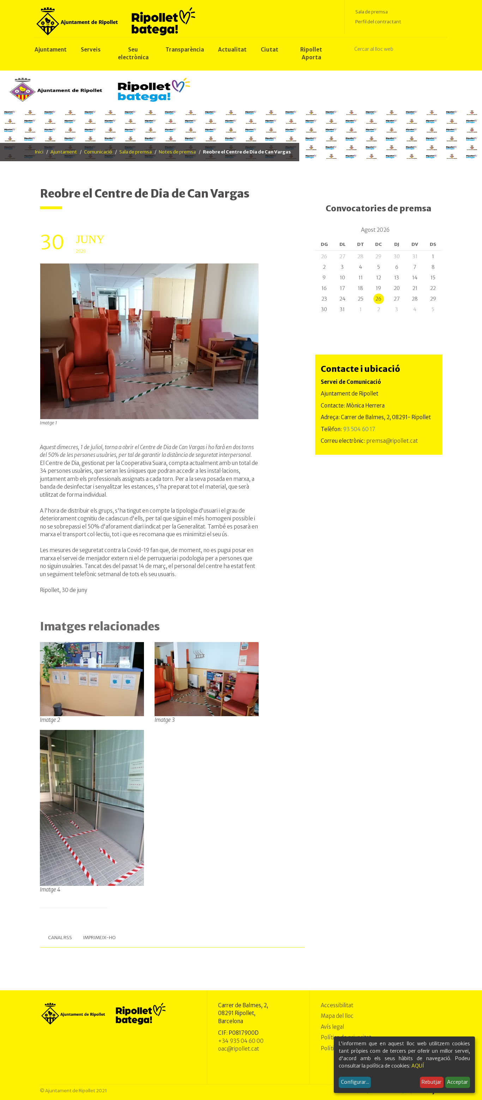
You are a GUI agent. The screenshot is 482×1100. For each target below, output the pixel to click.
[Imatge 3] (207, 679)
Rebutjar (431, 1082)
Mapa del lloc (337, 1016)
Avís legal (332, 1026)
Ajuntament (63, 152)
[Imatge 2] (92, 679)
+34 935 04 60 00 (241, 1041)
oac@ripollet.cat (238, 1048)
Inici (39, 152)
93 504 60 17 (359, 429)
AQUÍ (417, 1066)
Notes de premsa (177, 152)
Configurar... (355, 1082)
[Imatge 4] (92, 807)
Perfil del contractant (378, 22)
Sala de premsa (371, 12)
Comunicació (98, 152)
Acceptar (457, 1082)
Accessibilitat (337, 1005)
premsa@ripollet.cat (392, 440)
